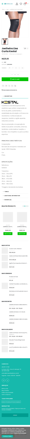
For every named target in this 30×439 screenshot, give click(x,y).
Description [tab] (8, 96)
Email (15, 85)
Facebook (3, 85)
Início (3, 9)
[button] (23, 206)
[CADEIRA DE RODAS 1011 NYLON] (5, 314)
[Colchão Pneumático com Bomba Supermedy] (5, 286)
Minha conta (5, 388)
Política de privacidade (7, 392)
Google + (12, 85)
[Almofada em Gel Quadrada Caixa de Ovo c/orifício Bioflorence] (5, 293)
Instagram (7, 380)
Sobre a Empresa (6, 394)
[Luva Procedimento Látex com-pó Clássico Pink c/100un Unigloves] (5, 349)
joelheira (9, 64)
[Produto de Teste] (5, 278)
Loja (7, 9)
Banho (3, 401)
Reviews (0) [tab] (7, 200)
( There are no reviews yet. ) (15, 54)
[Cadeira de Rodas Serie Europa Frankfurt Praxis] (5, 334)
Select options (22, 233)
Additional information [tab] (12, 195)
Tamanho (4, 68)
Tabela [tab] (6, 191)
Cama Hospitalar (16, 401)
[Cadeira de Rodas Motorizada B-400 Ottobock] (5, 258)
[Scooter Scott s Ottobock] (5, 250)
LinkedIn (9, 85)
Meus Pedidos (5, 390)
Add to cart (16, 79)
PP (9, 68)
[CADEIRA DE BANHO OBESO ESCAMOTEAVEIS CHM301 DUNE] (5, 321)
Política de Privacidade (20, 433)
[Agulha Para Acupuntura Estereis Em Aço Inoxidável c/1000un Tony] (5, 265)
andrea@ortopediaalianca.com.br (10, 373)
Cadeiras (9, 401)
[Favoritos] (21, 4)
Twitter (6, 85)
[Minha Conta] (16, 4)
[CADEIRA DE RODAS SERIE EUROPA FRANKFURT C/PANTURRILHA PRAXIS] (5, 306)
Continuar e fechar (7, 436)
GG (22, 68)
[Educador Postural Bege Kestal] (5, 342)
